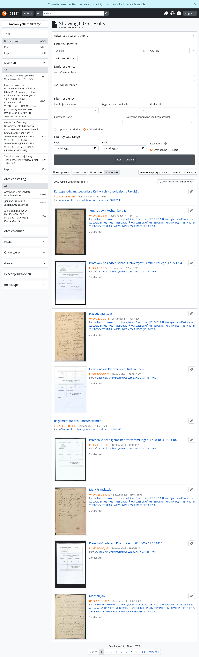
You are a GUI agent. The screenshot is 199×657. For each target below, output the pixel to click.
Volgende (153, 652)
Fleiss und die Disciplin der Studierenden (116, 369)
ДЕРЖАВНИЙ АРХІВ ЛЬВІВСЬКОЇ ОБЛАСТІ (25, 203)
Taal (7, 34)
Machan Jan (97, 596)
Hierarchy (81, 172)
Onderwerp (12, 252)
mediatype (11, 285)
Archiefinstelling (15, 179)
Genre (8, 263)
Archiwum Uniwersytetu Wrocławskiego (25, 193)
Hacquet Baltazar (100, 313)
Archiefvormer (14, 231)
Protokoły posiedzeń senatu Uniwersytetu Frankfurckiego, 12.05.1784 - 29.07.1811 (138, 263)
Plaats (8, 242)
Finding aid (156, 104)
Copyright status (63, 117)
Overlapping (160, 149)
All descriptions (95, 129)
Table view (113, 172)
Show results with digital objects (177, 181)
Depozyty (25, 170)
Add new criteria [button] (65, 58)
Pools (25, 47)
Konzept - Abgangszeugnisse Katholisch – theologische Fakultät (96, 191)
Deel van (10, 63)
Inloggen (189, 13)
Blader (26, 13)
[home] (12, 13)
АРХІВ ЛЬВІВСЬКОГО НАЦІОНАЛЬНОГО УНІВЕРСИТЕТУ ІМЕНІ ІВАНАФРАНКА (25, 216)
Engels (25, 53)
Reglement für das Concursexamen (77, 421)
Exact (175, 149)
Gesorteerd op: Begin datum (154, 172)
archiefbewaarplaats (65, 72)
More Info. (140, 4)
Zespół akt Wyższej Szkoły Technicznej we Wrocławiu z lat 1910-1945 (25, 160)
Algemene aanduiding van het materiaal (148, 117)
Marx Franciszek (100, 489)
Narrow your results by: (25, 24)
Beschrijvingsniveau (17, 274)
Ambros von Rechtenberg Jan (108, 210)
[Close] (195, 4)
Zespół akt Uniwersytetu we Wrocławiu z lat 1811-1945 (25, 77)
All (5, 69)
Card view (97, 172)
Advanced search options (71, 36)
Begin (57, 142)
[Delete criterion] (194, 50)
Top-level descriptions (70, 129)
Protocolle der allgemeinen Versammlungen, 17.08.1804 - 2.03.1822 (134, 440)
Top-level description (65, 84)
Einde (105, 142)
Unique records (25, 41)
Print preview (62, 172)
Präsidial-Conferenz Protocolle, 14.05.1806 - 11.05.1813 (125, 543)
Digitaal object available (115, 104)
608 (143, 652)
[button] (166, 13)
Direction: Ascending (183, 172)
